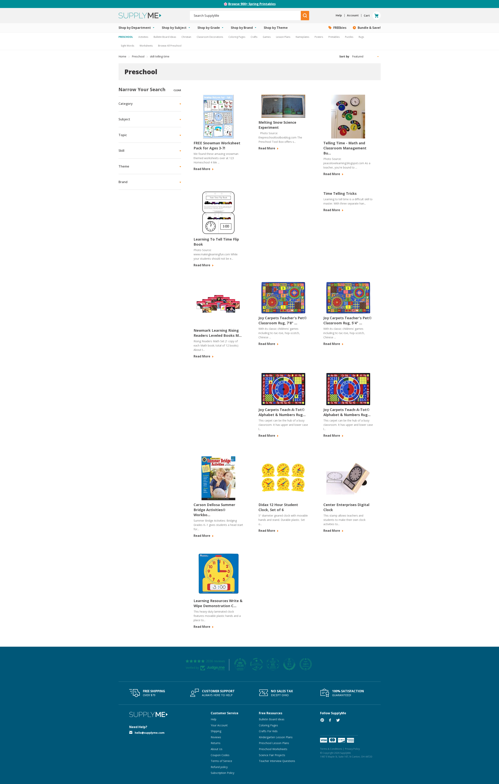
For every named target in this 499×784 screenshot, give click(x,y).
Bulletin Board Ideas (165, 37)
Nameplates (302, 37)
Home (122, 56)
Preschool (138, 56)
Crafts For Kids (268, 731)
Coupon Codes (220, 755)
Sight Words (127, 45)
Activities (143, 37)
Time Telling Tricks (340, 193)
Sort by (344, 56)
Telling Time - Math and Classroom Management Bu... (344, 148)
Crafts (254, 37)
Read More (202, 169)
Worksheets (146, 45)
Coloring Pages (236, 37)
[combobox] (245, 15)
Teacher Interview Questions (277, 761)
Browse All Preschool (169, 45)
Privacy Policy (352, 748)
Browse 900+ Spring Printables (252, 4)
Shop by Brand (242, 28)
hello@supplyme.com (150, 733)
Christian (186, 37)
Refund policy (219, 767)
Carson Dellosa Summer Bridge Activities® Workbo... (214, 509)
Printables (334, 37)
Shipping (216, 731)
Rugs (361, 37)
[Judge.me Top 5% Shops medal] (289, 664)
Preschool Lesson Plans (274, 743)
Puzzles (349, 37)
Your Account (219, 725)
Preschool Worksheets (273, 749)
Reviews (216, 737)
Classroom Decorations (210, 37)
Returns (215, 743)
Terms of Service (221, 761)
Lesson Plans (283, 37)
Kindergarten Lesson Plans (276, 737)
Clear (177, 90)
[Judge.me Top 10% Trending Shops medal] (305, 664)
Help (213, 719)
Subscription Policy (222, 773)
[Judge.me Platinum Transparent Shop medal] (256, 664)
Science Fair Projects (272, 755)
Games (267, 37)
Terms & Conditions (331, 748)
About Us (216, 749)
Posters (319, 37)
